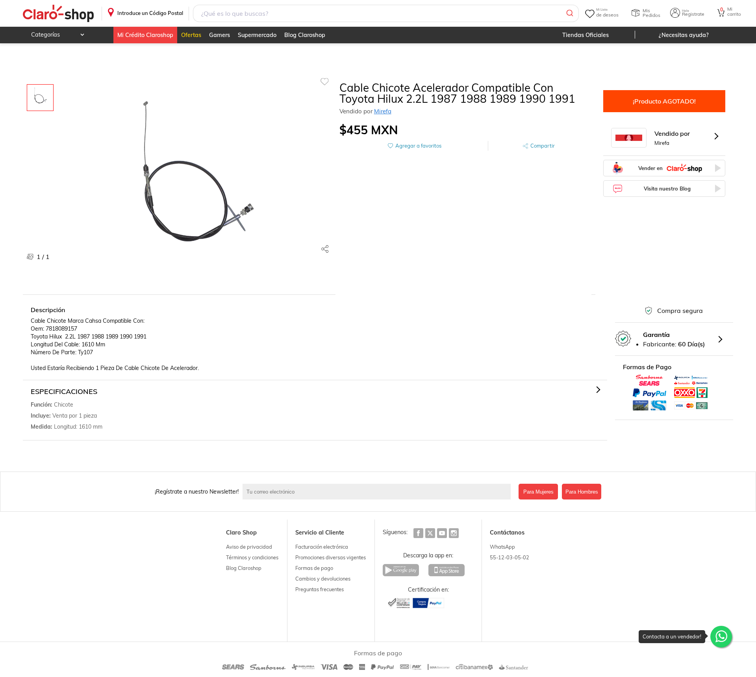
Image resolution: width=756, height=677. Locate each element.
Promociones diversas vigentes (330, 557)
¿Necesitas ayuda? (684, 35)
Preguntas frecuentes (319, 589)
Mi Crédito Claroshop (145, 35)
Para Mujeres (538, 492)
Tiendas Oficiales (585, 35)
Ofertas (191, 35)
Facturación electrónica (321, 547)
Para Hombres (581, 492)
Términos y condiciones (252, 557)
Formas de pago (314, 568)
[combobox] (385, 13)
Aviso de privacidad (249, 547)
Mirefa (382, 111)
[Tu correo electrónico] (379, 491)
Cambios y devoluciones (322, 578)
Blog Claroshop (304, 35)
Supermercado (257, 35)
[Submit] (569, 13)
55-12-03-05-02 (509, 557)
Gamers (219, 35)
